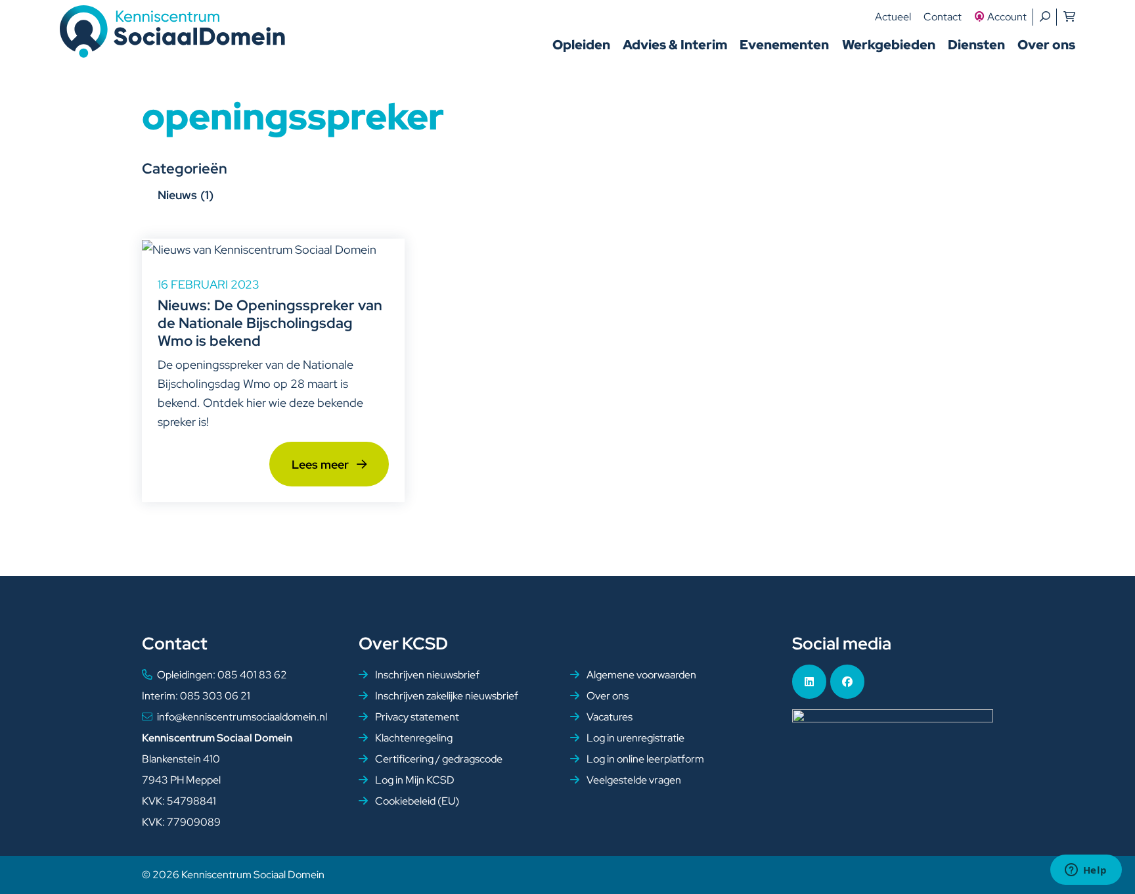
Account (1007, 17)
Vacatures (609, 717)
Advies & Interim (675, 44)
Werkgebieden (888, 44)
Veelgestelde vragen (633, 780)
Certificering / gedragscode (437, 759)
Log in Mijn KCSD (414, 780)
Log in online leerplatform (644, 759)
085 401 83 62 (252, 675)
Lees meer (321, 464)
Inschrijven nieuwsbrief (426, 675)
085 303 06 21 (215, 696)
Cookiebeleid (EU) (416, 801)
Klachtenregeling (413, 738)
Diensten (976, 44)
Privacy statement (416, 717)
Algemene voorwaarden (640, 675)
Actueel (893, 17)
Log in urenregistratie (634, 738)
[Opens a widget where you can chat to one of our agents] (1086, 871)
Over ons (1046, 44)
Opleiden (581, 44)
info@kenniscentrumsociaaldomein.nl (242, 717)
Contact (943, 17)
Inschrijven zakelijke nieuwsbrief (445, 696)
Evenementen (784, 44)
